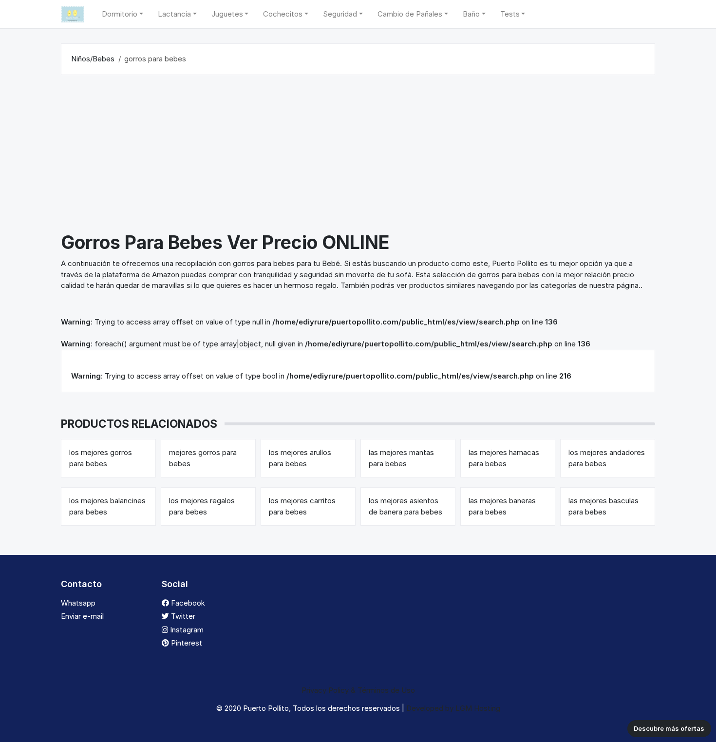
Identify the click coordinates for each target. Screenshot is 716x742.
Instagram (186, 629)
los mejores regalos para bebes (202, 506)
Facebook (187, 603)
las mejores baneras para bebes (502, 506)
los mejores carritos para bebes (302, 506)
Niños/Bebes (92, 58)
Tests (510, 14)
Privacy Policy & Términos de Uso (358, 690)
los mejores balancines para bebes (107, 506)
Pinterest (185, 642)
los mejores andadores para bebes (606, 458)
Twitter (182, 616)
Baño (471, 14)
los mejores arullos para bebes (300, 458)
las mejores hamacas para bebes (504, 458)
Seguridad (340, 14)
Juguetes (227, 14)
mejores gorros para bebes (203, 458)
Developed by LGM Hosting (453, 708)
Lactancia (174, 14)
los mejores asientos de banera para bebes (405, 506)
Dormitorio (119, 14)
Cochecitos (282, 14)
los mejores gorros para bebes (100, 458)
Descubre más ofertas (669, 728)
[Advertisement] (358, 155)
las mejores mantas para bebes (401, 458)
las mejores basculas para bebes (603, 506)
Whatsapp (78, 603)
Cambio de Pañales (409, 14)
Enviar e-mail (82, 616)
